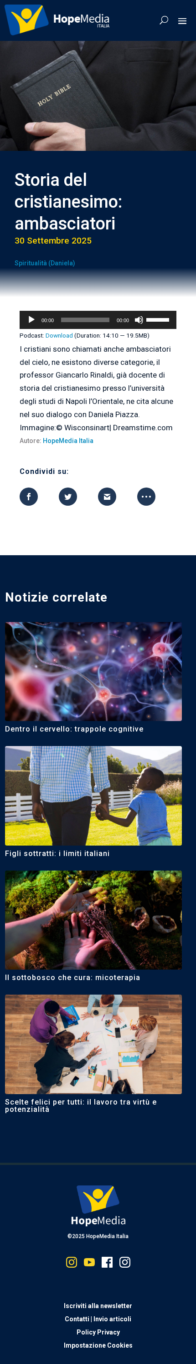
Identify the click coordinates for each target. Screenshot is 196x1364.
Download (59, 335)
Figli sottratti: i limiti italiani (57, 853)
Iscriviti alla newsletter (98, 1305)
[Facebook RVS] (107, 1264)
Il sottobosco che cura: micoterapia (72, 977)
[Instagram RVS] (124, 1264)
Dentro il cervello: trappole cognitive (74, 729)
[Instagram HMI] (71, 1264)
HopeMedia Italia (68, 440)
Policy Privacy (98, 1332)
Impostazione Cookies (98, 1345)
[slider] (159, 319)
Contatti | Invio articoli (98, 1319)
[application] (98, 320)
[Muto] (139, 319)
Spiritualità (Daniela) (45, 263)
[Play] (31, 319)
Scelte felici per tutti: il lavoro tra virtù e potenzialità (81, 1106)
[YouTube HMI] (89, 1264)
